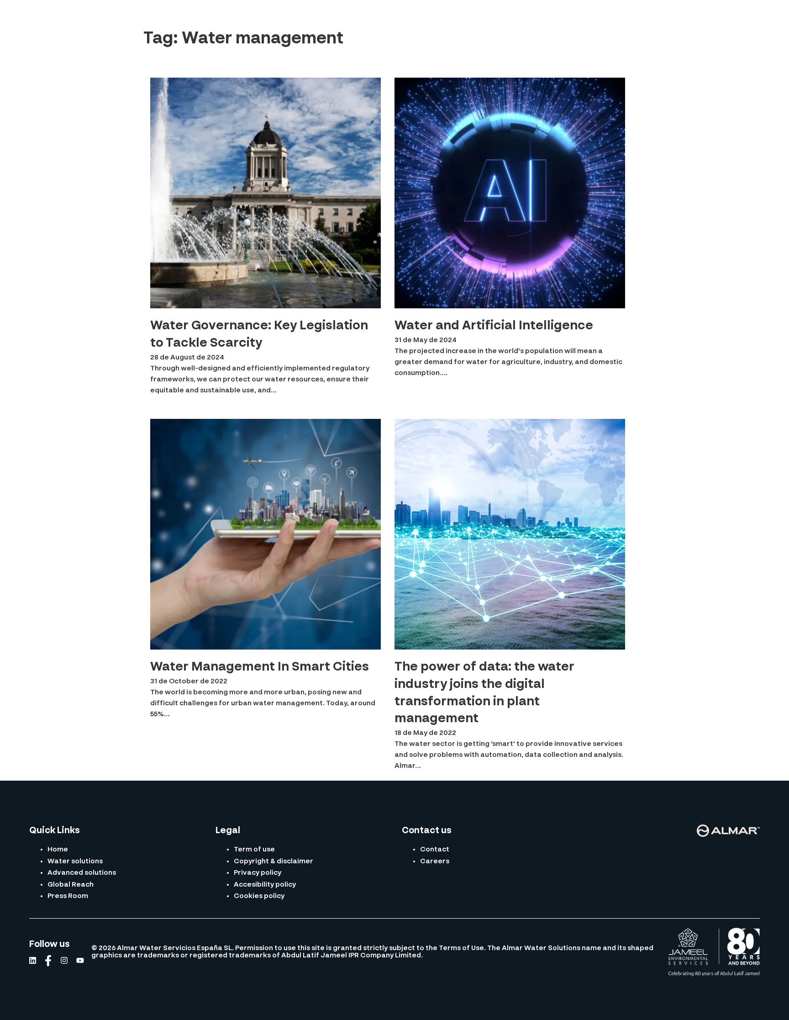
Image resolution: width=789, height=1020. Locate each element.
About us (257, 17)
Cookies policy (259, 896)
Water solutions (75, 861)
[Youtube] (80, 960)
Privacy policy (257, 872)
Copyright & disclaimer (273, 861)
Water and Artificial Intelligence (493, 326)
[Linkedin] (32, 960)
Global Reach (419, 17)
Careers (434, 861)
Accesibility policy (265, 884)
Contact (747, 17)
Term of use (254, 849)
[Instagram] (64, 960)
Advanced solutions (81, 872)
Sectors (364, 17)
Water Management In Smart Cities (259, 667)
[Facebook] (48, 960)
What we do (311, 17)
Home (57, 849)
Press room (479, 17)
